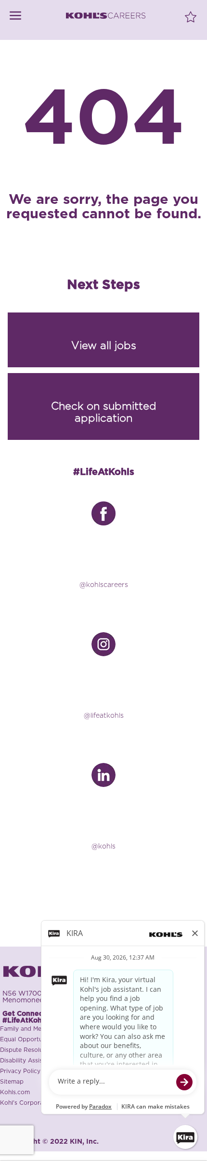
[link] (15, 15)
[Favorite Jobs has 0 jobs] (190, 16)
